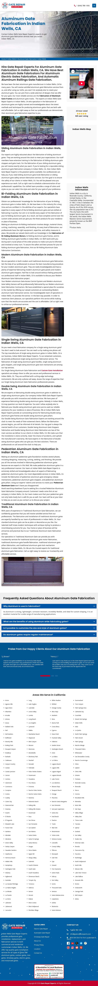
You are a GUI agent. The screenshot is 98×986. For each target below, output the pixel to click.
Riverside (78, 786)
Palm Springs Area (80, 708)
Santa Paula (55, 873)
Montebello (32, 753)
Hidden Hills (8, 861)
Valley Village (79, 813)
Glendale (8, 835)
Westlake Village (33, 910)
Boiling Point (9, 745)
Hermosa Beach (10, 858)
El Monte (8, 816)
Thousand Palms (80, 749)
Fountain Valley (56, 738)
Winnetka (78, 801)
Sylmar (77, 828)
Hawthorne (8, 854)
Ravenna (31, 798)
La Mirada (8, 891)
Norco (77, 790)
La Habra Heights (10, 888)
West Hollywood (34, 906)
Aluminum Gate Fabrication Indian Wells (32, 59)
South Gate (32, 869)
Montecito (55, 906)
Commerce (8, 786)
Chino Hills (78, 771)
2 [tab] (52, 675)
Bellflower (8, 738)
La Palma (55, 760)
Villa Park (54, 828)
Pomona (31, 786)
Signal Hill (31, 854)
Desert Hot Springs (81, 719)
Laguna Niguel (56, 771)
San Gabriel (32, 828)
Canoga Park (79, 891)
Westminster (56, 831)
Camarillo (55, 843)
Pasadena (32, 779)
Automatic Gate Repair (42, 933)
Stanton (54, 820)
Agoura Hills (9, 704)
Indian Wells (11, 59)
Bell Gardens (9, 734)
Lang (30, 700)
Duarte (7, 813)
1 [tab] (45, 675)
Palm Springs (79, 741)
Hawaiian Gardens (10, 850)
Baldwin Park (9, 726)
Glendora (8, 839)
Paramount (32, 775)
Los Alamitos (56, 783)
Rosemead (32, 813)
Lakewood (8, 906)
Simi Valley (55, 880)
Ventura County (56, 839)
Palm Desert (79, 738)
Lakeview (8, 903)
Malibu (31, 730)
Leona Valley (32, 712)
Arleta (77, 899)
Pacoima (77, 854)
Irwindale (8, 880)
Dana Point (55, 734)
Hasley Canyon (9, 846)
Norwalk (31, 764)
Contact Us (38, 953)
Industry (7, 873)
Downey (7, 809)
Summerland (79, 700)
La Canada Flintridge (11, 884)
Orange (54, 794)
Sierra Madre (32, 850)
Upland (77, 768)
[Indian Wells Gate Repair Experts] (13, 5)
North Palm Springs (81, 734)
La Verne (8, 899)
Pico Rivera (32, 783)
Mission (31, 745)
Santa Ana (55, 813)
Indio (76, 726)
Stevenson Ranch (34, 876)
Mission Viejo (56, 786)
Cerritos (7, 779)
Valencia (31, 888)
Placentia (54, 798)
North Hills (78, 865)
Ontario (77, 775)
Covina (7, 794)
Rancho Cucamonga (81, 760)
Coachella (78, 715)
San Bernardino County (82, 756)
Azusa (7, 723)
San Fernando (33, 824)
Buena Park (55, 723)
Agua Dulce (8, 708)
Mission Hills (79, 869)
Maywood (32, 738)
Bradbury (8, 753)
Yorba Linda (55, 835)
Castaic (7, 768)
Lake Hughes (33, 704)
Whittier (54, 704)
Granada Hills (79, 880)
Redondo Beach (33, 801)
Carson (7, 775)
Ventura (54, 891)
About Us (37, 941)
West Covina (32, 903)
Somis (54, 884)
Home (3, 59)
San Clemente (56, 805)
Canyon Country (10, 764)
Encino (77, 884)
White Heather (56, 700)
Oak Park (54, 858)
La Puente (8, 895)
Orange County (56, 708)
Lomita (31, 715)
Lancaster (8, 910)
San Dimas (32, 820)
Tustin (54, 824)
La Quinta (78, 730)
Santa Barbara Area (58, 895)
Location (37, 949)
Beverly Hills (9, 741)
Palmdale (31, 768)
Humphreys (8, 865)
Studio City (78, 839)
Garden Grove (56, 745)
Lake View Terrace (80, 873)
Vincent (31, 895)
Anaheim (54, 715)
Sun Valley (78, 835)
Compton (8, 790)
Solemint (31, 861)
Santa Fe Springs (34, 839)
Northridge (78, 858)
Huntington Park (10, 869)
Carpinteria (55, 899)
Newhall (31, 760)
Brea (53, 719)
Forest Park (8, 828)
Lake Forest (55, 779)
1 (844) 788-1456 (76, 930)
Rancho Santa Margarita (59, 801)
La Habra (54, 756)
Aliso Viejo (55, 712)
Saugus (31, 846)
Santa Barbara (56, 910)
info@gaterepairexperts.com (80, 934)
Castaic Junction (10, 771)
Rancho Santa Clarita (35, 794)
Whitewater (78, 753)
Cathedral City (79, 712)
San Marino (32, 831)
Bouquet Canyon (10, 749)
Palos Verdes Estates (35, 771)
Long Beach (32, 719)
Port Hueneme (56, 869)
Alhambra (8, 712)
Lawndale (31, 708)
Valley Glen (78, 816)
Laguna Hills (55, 768)
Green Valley (9, 843)
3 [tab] (56, 675)
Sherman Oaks (79, 843)
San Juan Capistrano (58, 809)
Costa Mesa (55, 726)
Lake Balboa (79, 876)
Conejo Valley (56, 846)
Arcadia (7, 715)
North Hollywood (80, 861)
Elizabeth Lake (9, 824)
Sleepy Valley (32, 858)
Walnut (31, 899)
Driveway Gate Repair (41, 937)
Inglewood (8, 876)
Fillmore (54, 850)
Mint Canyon (32, 741)
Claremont (8, 783)
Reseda (77, 846)
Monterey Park (33, 756)
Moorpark (55, 854)
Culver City (8, 801)
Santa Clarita (32, 835)
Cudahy (7, 798)
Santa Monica (33, 843)
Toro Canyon (79, 704)
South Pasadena (34, 873)
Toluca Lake (79, 820)
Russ (30, 816)
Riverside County (80, 783)
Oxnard (54, 865)
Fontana (77, 779)
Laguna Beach (56, 764)
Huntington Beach (57, 749)
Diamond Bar (9, 805)
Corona (77, 794)
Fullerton (54, 741)
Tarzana (77, 824)
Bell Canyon (78, 895)
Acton (7, 700)
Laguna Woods (56, 775)
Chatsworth (78, 888)
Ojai (53, 861)
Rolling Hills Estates (34, 809)
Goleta (54, 903)
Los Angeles (32, 723)
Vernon (31, 891)
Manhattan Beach (34, 734)
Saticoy (54, 876)
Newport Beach (57, 790)
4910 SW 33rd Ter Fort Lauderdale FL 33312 (81, 938)
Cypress (54, 730)
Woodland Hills (79, 798)
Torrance (31, 884)
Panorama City (79, 850)
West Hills (78, 805)
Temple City (32, 880)
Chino (77, 764)
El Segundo (8, 820)
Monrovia (31, 749)
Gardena (8, 831)
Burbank (7, 756)
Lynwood (31, 726)
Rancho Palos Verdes (35, 790)
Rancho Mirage (79, 745)
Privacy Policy (39, 945)
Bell (6, 730)
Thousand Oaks (57, 888)
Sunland (77, 831)
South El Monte (33, 865)
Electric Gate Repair (41, 929)
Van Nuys (78, 809)
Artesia (7, 719)
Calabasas (8, 760)
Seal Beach (55, 816)
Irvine (53, 753)
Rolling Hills (32, 805)
